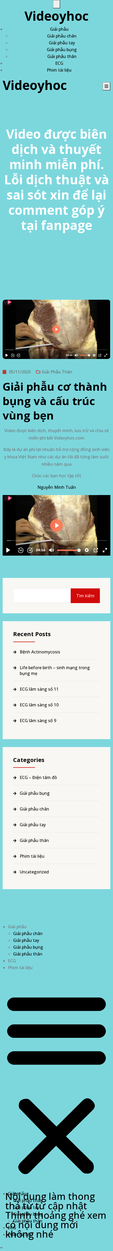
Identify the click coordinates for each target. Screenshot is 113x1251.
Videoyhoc (56, 16)
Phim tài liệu (59, 70)
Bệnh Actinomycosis (40, 652)
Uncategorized (34, 872)
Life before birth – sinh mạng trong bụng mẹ (55, 670)
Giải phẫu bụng (62, 49)
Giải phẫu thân (61, 56)
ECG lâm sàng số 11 (39, 689)
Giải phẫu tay (62, 43)
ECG (59, 63)
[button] (56, 1082)
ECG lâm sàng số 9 (38, 720)
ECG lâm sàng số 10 (39, 705)
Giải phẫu (59, 29)
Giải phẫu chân (61, 36)
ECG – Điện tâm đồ (38, 777)
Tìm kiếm (85, 596)
